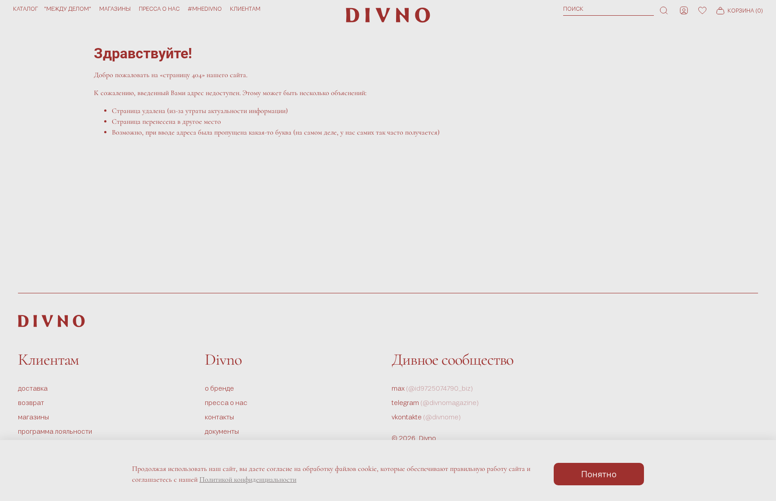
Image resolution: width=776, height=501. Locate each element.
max (432, 388)
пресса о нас (159, 8)
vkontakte (426, 417)
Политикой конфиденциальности (247, 479)
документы (222, 431)
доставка (33, 388)
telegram (435, 402)
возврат (31, 402)
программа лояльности (55, 431)
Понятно (599, 473)
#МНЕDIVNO (205, 8)
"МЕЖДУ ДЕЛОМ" (67, 8)
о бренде (219, 388)
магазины (115, 8)
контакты (219, 417)
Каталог (25, 8)
